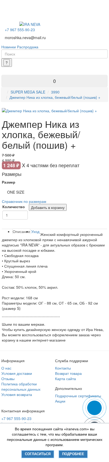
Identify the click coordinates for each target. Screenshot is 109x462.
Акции (60, 401)
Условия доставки (16, 373)
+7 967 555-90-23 (20, 29)
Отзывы (8, 378)
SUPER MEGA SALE (28, 92)
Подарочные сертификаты (78, 395)
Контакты (63, 368)
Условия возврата (16, 394)
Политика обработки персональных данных (20, 386)
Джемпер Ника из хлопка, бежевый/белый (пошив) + (55, 97)
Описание (21, 231)
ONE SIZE (15, 192)
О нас (6, 368)
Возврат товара (68, 373)
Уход (35, 231)
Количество (13, 206)
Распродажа (27, 46)
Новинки (8, 46)
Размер (8, 182)
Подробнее (73, 454)
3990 (55, 92)
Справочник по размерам (24, 201)
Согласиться (38, 454)
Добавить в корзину (48, 207)
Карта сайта (65, 378)
